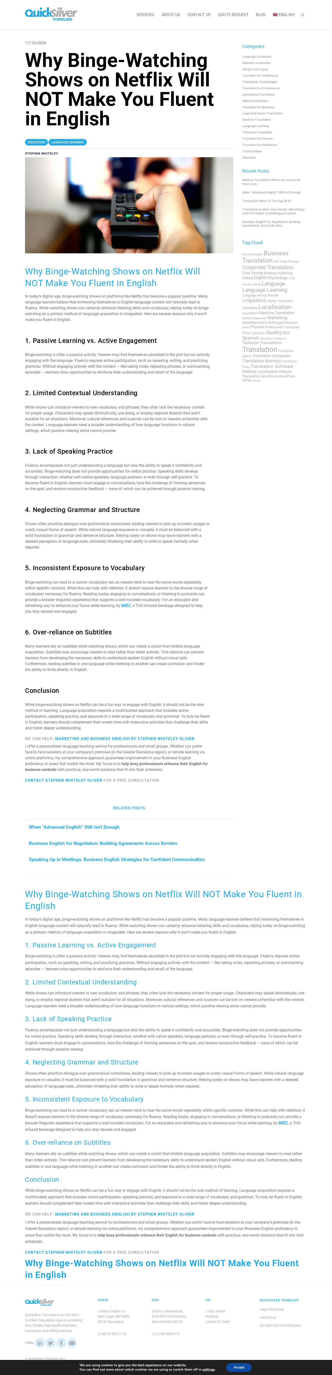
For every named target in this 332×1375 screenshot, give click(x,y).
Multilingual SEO (254, 322)
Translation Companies (271, 356)
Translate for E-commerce (261, 88)
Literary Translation (279, 301)
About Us (171, 14)
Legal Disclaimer (272, 1309)
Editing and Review (255, 101)
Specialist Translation (273, 338)
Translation (259, 349)
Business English (252, 254)
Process (257, 327)
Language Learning (255, 126)
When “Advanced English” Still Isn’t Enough (74, 827)
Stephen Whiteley (41, 153)
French (256, 284)
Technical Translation (257, 132)
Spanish (250, 338)
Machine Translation (256, 119)
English (260, 277)
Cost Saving (252, 273)
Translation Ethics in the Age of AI (266, 201)
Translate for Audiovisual (260, 75)
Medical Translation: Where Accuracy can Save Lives (271, 182)
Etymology (278, 277)
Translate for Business (258, 107)
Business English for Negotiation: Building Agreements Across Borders (103, 843)
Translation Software (272, 366)
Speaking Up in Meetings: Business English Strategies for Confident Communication (117, 859)
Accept (239, 1367)
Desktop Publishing (278, 273)
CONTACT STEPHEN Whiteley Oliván (63, 780)
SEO (285, 332)
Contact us (199, 14)
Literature (250, 308)
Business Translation (265, 257)
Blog (261, 14)
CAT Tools (280, 261)
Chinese (293, 261)
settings (208, 1369)
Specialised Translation (258, 94)
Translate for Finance (257, 138)
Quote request (233, 14)
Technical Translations (261, 342)
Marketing (277, 317)
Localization (250, 313)
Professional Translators (282, 327)
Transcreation (252, 151)
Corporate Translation (267, 267)
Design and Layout (255, 69)
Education (249, 157)
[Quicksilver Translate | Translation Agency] (51, 18)
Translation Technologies (259, 82)
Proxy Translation (254, 333)
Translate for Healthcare (259, 145)
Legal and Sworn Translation (262, 113)
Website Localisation (256, 63)
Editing (247, 278)
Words (257, 380)
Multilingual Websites (282, 322)
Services (145, 14)
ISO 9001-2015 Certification (280, 1325)
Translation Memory (261, 360)
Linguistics (254, 300)
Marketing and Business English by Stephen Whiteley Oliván (124, 738)
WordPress (269, 376)
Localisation (275, 307)
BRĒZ (126, 605)
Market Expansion (254, 318)
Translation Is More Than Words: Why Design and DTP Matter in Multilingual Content (273, 211)
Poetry (246, 327)
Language (273, 283)
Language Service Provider (260, 295)
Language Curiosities (256, 56)
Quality (273, 332)
